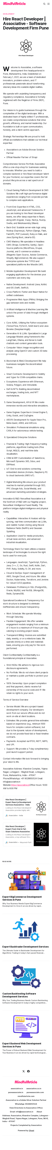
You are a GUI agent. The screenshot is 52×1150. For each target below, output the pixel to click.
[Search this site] (44, 4)
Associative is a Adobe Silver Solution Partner (26, 1100)
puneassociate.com (35, 1092)
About (39, 1112)
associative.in (17, 1088)
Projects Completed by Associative (26, 1125)
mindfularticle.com (26, 1096)
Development (8, 14)
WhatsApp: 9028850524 (26, 1104)
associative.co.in (33, 1088)
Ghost (31, 1130)
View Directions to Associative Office (26, 1108)
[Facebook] (28, 1071)
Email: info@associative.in (21, 1112)
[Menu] (48, 4)
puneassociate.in (15, 1092)
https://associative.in (20, 785)
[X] (23, 1071)
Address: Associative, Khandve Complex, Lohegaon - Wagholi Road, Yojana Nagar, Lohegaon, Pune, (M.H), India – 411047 (25, 1118)
